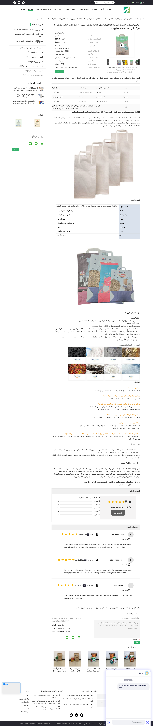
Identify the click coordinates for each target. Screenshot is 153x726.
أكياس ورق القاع (37, 61)
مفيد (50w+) (124, 565)
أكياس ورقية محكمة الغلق (33, 66)
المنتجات (135, 19)
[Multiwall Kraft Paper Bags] (122, 45)
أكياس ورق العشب (36, 52)
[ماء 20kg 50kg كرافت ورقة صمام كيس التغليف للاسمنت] (41, 95)
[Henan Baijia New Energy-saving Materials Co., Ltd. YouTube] (15, 2)
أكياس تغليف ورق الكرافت (122, 19)
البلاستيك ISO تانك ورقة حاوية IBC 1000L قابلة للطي (78, 700)
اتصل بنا (94, 9)
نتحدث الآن (129, 2)
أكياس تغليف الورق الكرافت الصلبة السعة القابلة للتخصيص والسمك (112, 670)
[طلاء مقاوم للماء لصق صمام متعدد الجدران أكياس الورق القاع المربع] (41, 102)
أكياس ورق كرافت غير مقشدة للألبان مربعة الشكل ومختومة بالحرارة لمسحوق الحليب (46, 702)
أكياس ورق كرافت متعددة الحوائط (30, 29)
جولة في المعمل (71, 9)
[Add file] (147, 722)
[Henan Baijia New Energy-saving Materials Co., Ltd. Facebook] (23, 2)
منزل (141, 19)
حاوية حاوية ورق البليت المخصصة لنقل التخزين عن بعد (78, 705)
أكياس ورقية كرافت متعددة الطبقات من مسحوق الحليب (47, 696)
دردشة (58, 72)
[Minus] (109, 673)
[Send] (109, 722)
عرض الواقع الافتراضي (43, 9)
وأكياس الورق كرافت (83, 608)
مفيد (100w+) (123, 539)
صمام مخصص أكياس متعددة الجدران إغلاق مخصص (59, 670)
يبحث (92, 2)
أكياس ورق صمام (36, 57)
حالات (109, 9)
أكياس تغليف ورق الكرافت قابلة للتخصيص (75, 670)
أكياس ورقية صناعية (35, 71)
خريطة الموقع (24, 711)
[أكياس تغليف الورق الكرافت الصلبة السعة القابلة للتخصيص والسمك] (112, 659)
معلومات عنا (58, 9)
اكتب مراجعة (118, 513)
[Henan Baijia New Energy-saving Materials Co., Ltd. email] (43, 144)
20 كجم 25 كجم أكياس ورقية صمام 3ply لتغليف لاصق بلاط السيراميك (47, 708)
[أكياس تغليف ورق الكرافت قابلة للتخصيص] (75, 659)
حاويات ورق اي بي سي (35, 75)
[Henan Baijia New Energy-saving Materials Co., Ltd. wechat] (31, 144)
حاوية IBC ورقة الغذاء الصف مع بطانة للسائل (78, 695)
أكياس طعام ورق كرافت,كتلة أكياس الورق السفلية (107, 608)
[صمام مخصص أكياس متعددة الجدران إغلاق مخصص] (59, 659)
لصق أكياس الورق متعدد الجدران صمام (29, 34)
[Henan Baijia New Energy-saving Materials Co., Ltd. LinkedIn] (19, 2)
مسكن (23, 9)
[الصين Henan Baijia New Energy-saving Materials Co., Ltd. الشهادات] (18, 123)
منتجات (30, 9)
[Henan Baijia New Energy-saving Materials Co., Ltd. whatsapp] (37, 144)
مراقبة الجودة (84, 9)
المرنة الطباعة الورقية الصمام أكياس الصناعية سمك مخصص (130, 670)
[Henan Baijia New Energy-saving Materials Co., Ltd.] (126, 10)
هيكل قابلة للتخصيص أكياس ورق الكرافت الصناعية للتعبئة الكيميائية (93, 670)
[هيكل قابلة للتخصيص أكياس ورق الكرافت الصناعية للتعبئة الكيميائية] (93, 659)
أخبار (102, 9)
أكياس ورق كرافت (130, 608)
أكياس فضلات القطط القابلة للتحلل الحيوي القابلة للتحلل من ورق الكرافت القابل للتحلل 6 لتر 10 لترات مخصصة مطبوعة (122, 69)
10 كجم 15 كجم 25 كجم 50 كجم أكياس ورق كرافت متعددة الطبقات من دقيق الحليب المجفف (25, 90)
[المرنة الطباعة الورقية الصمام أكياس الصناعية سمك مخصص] (130, 659)
